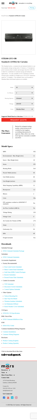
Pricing (31, 8)
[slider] (18, 38)
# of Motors (9, 97)
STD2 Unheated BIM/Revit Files (14, 331)
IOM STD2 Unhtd (9, 337)
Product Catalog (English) (12, 353)
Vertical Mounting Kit (11, 307)
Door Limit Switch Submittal (14, 277)
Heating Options (8, 102)
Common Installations (11, 344)
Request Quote (18, 127)
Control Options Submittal (13, 300)
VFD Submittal (9, 294)
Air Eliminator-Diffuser (12, 315)
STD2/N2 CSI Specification (12, 324)
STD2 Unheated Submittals (12, 267)
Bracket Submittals (11, 285)
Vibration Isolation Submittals (14, 312)
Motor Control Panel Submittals (15, 279)
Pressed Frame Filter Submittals (15, 288)
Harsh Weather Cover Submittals (16, 318)
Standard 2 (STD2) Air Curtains (19, 16)
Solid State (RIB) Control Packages (16, 282)
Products (8, 16)
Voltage (11, 108)
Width (11, 91)
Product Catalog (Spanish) (12, 355)
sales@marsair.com (8, 403)
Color (11, 113)
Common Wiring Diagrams (12, 346)
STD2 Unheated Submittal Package (15, 260)
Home (3, 16)
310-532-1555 (13, 8)
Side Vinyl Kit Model (11, 309)
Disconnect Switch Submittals (15, 297)
